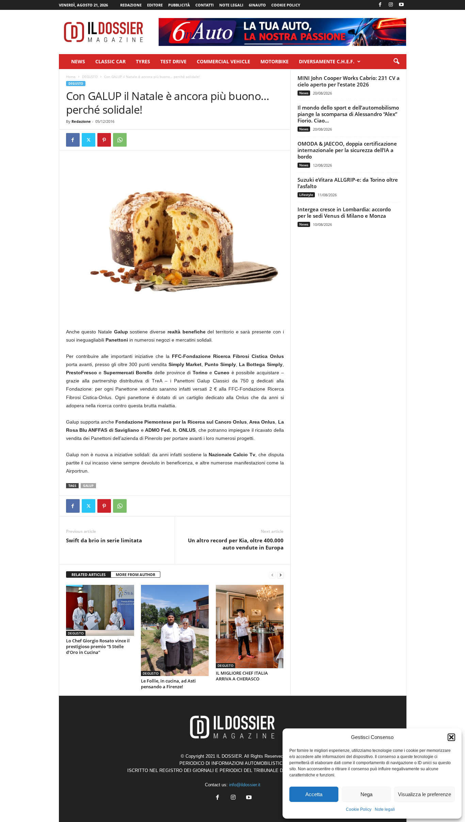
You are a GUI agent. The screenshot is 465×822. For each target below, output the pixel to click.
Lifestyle (306, 194)
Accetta (313, 794)
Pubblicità (179, 4)
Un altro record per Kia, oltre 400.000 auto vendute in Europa (236, 544)
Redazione (131, 4)
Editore (155, 4)
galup (88, 485)
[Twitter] (88, 140)
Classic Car (110, 61)
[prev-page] (272, 574)
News (78, 61)
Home (71, 76)
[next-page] (280, 574)
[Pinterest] (104, 140)
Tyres (143, 61)
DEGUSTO (90, 76)
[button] (451, 737)
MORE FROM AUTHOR (135, 574)
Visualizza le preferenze (424, 794)
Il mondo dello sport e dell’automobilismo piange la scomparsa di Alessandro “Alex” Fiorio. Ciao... (348, 114)
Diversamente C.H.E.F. (326, 61)
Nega (366, 794)
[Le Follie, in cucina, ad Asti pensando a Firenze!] (175, 630)
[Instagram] (391, 5)
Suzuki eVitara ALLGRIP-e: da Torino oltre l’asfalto (348, 183)
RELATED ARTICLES (88, 574)
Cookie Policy (358, 809)
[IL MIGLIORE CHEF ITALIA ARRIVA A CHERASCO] (250, 626)
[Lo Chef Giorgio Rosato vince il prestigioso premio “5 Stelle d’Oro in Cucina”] (100, 610)
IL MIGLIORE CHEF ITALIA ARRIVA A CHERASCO (242, 676)
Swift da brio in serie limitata (104, 540)
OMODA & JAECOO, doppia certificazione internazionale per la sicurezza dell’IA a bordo (347, 150)
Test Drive (173, 61)
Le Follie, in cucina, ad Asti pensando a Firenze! (168, 684)
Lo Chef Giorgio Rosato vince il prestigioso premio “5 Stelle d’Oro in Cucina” (98, 646)
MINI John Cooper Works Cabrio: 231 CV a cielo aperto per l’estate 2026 (349, 81)
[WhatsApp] (120, 140)
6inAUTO (257, 4)
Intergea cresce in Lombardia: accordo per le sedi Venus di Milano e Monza (344, 212)
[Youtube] (401, 5)
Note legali (385, 809)
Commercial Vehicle (223, 61)
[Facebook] (380, 5)
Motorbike (274, 61)
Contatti (204, 4)
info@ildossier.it (244, 784)
